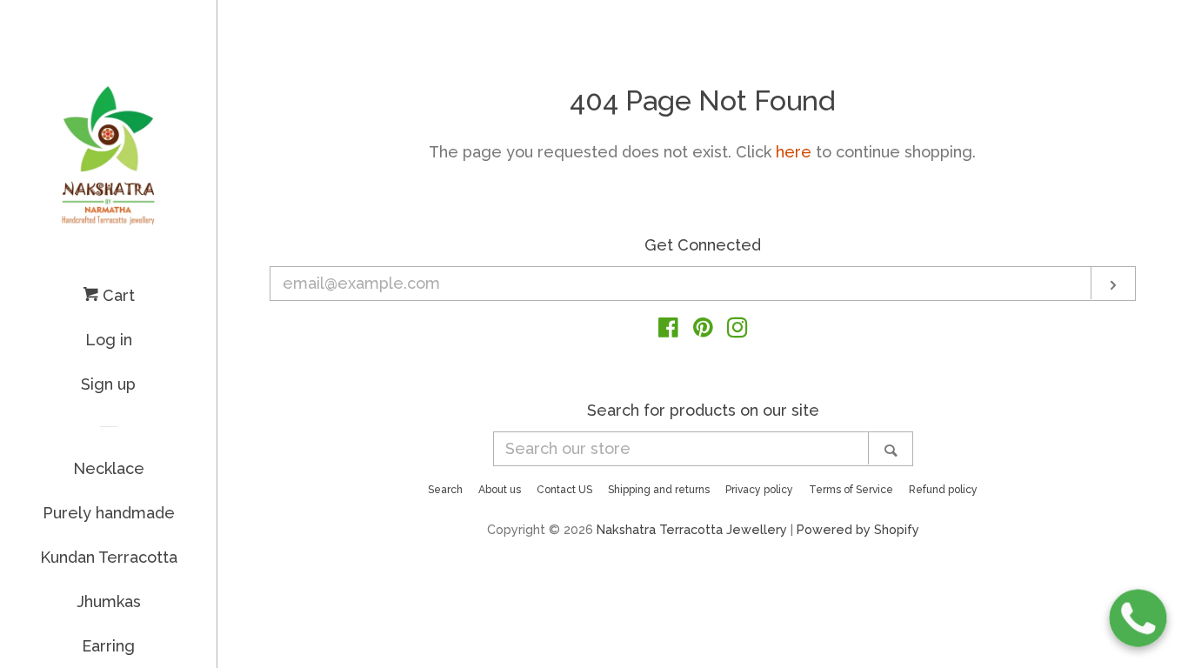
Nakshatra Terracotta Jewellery (692, 529)
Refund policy (943, 490)
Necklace (108, 468)
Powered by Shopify (858, 529)
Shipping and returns (659, 490)
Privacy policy (759, 490)
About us (499, 490)
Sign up (108, 384)
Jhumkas (109, 601)
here (793, 152)
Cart (116, 295)
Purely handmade (109, 513)
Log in (108, 340)
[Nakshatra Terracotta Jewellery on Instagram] (737, 330)
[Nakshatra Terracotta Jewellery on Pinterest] (703, 330)
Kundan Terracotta (108, 557)
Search (445, 490)
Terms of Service (851, 490)
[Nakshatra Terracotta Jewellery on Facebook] (668, 330)
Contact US (564, 490)
